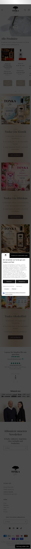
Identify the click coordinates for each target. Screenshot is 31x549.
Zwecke (6, 289)
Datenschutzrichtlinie (8, 286)
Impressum (19, 286)
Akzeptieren (22, 281)
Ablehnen (9, 281)
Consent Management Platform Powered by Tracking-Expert (15, 293)
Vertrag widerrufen (22, 546)
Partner (14, 289)
